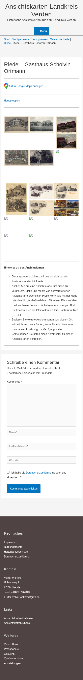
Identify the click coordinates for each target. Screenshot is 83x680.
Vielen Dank (11, 644)
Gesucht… (10, 653)
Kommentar (14, 381)
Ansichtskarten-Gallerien (18, 618)
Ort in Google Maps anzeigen (26, 86)
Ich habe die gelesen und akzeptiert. (36, 475)
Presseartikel (11, 648)
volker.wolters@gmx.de (25, 597)
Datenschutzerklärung (39, 472)
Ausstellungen (12, 663)
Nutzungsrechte (13, 546)
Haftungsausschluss (16, 551)
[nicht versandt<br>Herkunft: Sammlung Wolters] (41, 242)
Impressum (10, 542)
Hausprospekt (12, 100)
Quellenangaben (13, 658)
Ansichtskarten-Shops (17, 622)
